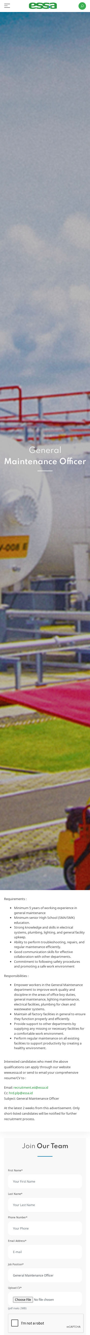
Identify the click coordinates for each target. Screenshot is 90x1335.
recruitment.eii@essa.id (31, 1087)
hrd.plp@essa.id (21, 1093)
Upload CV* (15, 1287)
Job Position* (16, 1264)
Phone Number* (18, 1217)
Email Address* (17, 1240)
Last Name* (15, 1193)
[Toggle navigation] (7, 6)
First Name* (15, 1170)
